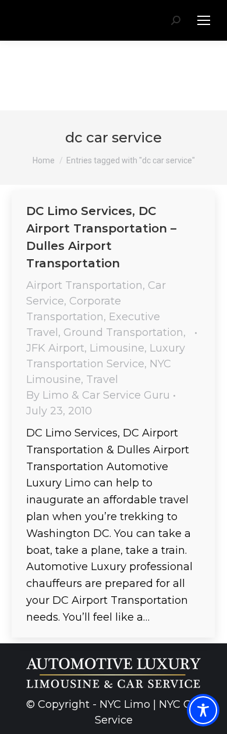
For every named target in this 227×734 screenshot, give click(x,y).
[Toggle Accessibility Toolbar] (203, 710)
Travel (102, 379)
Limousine (117, 348)
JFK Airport (55, 348)
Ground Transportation (123, 332)
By (98, 395)
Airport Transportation (84, 285)
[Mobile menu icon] (203, 20)
